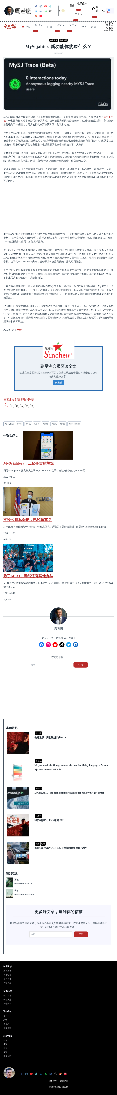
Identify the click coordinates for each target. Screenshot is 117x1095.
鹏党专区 (7, 1056)
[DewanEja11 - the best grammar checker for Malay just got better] (59, 787)
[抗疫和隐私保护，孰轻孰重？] (58, 501)
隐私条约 (53, 1081)
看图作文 (7, 1028)
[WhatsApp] (45, 11)
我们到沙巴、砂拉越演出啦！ (50, 820)
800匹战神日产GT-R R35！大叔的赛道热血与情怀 (61, 848)
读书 (83, 27)
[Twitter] (35, 11)
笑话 (5, 1016)
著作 (72, 5)
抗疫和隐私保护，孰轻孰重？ (27, 519)
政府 (45, 424)
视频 (28, 27)
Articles (39, 761)
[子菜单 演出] (35, 31)
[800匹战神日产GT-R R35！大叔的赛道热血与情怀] (59, 842)
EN (108, 12)
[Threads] (50, 11)
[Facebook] (35, 6)
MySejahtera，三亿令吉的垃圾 (28, 463)
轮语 (43, 844)
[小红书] (40, 16)
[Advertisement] (58, 207)
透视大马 (7, 983)
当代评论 (7, 979)
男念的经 (7, 1004)
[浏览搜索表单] (103, 11)
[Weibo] (35, 16)
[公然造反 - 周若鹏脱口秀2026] (59, 732)
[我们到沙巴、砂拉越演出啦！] (59, 814)
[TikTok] (50, 6)
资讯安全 (9, 424)
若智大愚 (7, 1000)
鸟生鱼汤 (63, 40)
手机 (19, 424)
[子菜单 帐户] (94, 17)
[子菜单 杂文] (57, 31)
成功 (36, 424)
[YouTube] (45, 6)
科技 (28, 424)
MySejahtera (74, 424)
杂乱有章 (53, 40)
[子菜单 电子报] (78, 10)
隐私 (54, 424)
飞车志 (6, 1024)
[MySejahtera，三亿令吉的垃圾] (58, 445)
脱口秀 (38, 733)
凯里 (62, 424)
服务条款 (64, 1081)
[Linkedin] (40, 11)
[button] (100, 9)
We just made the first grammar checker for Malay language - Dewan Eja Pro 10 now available (71, 767)
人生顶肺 (7, 975)
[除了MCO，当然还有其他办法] (58, 558)
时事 (49, 27)
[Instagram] (40, 6)
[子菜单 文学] (69, 31)
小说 (5, 1044)
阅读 (5, 1052)
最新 (93, 27)
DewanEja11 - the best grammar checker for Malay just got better (69, 792)
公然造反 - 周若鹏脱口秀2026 (50, 737)
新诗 (5, 1048)
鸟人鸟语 (7, 971)
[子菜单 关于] (75, 20)
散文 (5, 1040)
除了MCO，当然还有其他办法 (28, 576)
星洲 (19, 330)
